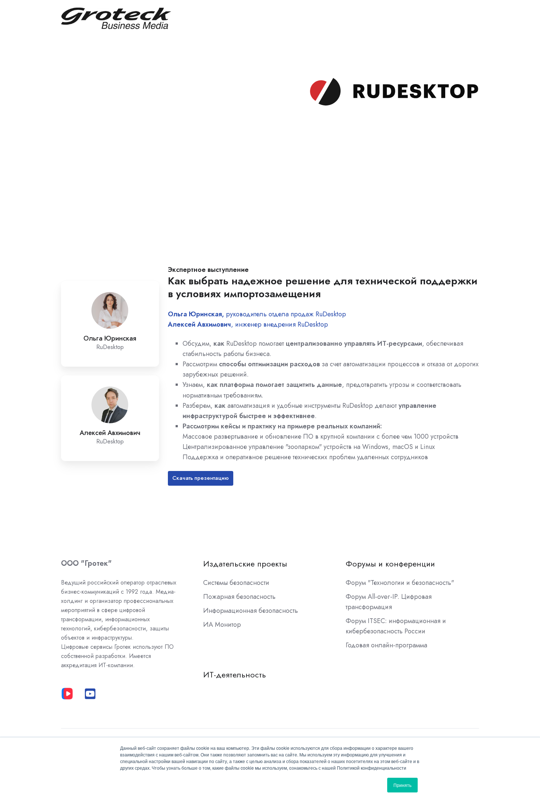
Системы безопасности (236, 582)
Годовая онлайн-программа (386, 645)
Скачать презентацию (200, 478)
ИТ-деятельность (234, 674)
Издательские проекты (245, 563)
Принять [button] (402, 785)
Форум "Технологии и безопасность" (400, 582)
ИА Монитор (222, 624)
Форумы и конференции (390, 563)
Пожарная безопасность (239, 596)
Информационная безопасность (250, 610)
